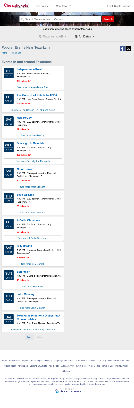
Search (108, 19)
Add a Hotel (54, 365)
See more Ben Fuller (32, 286)
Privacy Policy (121, 365)
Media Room (10, 365)
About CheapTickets (11, 360)
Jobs (128, 360)
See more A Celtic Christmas (33, 238)
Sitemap (66, 371)
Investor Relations (116, 360)
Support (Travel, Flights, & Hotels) (37, 360)
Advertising (23, 365)
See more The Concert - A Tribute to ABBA (33, 109)
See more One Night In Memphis (33, 161)
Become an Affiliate (38, 365)
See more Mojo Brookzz (32, 186)
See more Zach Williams (32, 212)
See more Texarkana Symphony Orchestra (33, 329)
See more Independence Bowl (32, 87)
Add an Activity (67, 365)
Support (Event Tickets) (64, 360)
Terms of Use (107, 365)
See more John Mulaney (32, 307)
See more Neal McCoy (32, 135)
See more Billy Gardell (32, 263)
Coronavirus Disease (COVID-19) (91, 360)
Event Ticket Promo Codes (88, 365)
